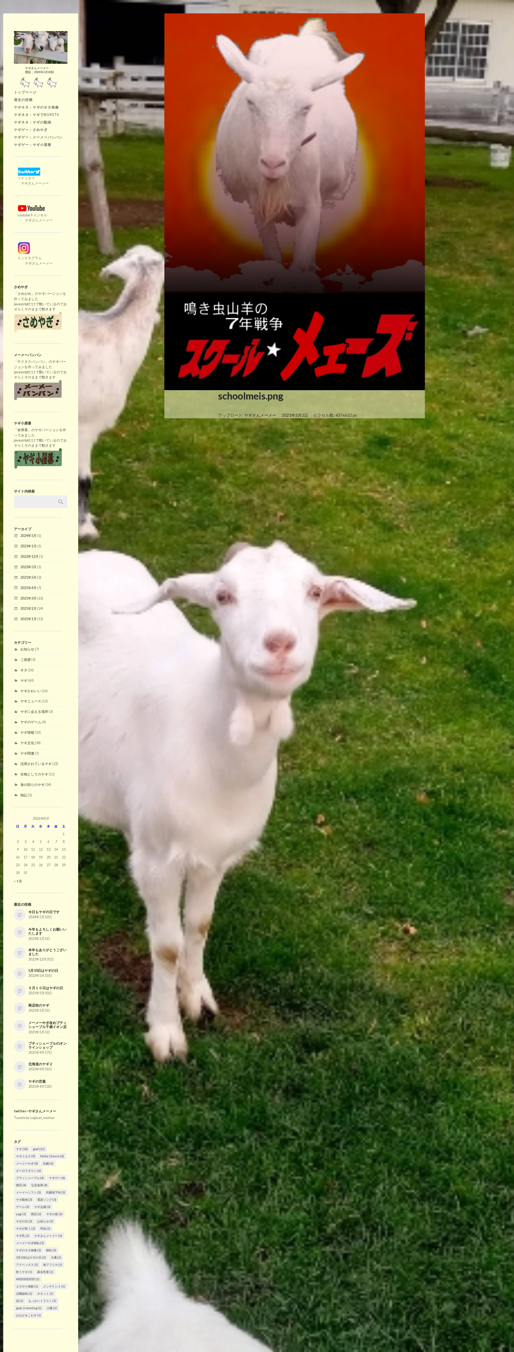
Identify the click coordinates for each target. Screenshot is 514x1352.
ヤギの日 (24, 1221)
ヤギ (23, 680)
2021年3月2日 (295, 415)
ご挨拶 (25, 659)
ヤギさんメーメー (48, 1235)
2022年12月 (29, 556)
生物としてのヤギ (34, 774)
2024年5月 (28, 535)
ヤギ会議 (42, 1206)
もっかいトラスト (42, 1300)
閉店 (36, 1214)
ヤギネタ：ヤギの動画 (32, 122)
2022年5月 (28, 567)
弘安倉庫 (39, 1185)
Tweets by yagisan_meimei (34, 1118)
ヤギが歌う (25, 1228)
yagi (21, 1214)
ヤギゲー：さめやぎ (31, 129)
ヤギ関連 (27, 753)
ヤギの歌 (54, 1214)
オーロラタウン (28, 1170)
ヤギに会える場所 (34, 711)
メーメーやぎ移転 (30, 1243)
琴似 (45, 1228)
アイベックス (27, 1264)
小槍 (52, 1308)
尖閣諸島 (24, 1293)
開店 (21, 1185)
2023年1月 (28, 546)
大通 (56, 1257)
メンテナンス (54, 1286)
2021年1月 (28, 619)
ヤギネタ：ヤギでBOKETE (36, 114)
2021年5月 (28, 577)
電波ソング (46, 1199)
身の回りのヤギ (32, 784)
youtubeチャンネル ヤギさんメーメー (33, 217)
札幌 (48, 1163)
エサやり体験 (27, 1286)
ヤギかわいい (30, 691)
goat (39, 1149)
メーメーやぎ (27, 1163)
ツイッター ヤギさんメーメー (31, 180)
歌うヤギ (24, 1272)
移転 (51, 1250)
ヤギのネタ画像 (28, 1250)
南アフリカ (52, 1264)
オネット (45, 1293)
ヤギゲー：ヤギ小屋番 (32, 144)
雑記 (23, 795)
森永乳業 (45, 1272)
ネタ (23, 670)
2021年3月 (28, 598)
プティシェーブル (30, 1178)
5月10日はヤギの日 (31, 1257)
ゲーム (22, 1206)
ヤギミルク (25, 1156)
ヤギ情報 (27, 732)
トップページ (25, 92)
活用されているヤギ (36, 764)
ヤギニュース (30, 701)
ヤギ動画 (24, 1199)
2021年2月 (28, 608)
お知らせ (27, 649)
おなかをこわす (28, 1315)
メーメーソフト (28, 1192)
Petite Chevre (52, 1156)
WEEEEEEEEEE (27, 1279)
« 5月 (18, 881)
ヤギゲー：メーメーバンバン (38, 137)
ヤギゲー (57, 1178)
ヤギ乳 (22, 1235)
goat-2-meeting (28, 1308)
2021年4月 (28, 588)
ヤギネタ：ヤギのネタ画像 (36, 107)
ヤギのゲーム (30, 722)
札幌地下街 (55, 1192)
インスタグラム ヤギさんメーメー (33, 260)
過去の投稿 (23, 99)
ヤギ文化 (27, 743)
